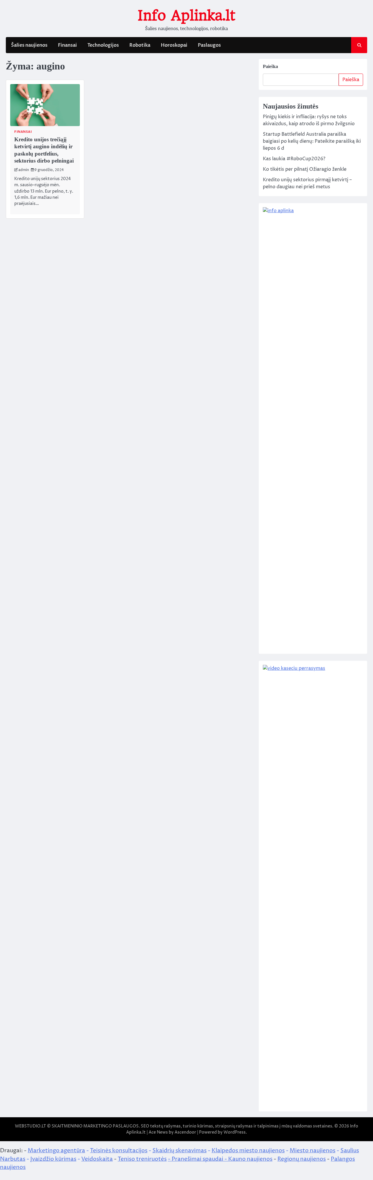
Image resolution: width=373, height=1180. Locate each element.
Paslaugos (209, 45)
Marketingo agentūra (56, 1150)
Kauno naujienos (250, 1159)
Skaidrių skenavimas (179, 1150)
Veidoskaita (97, 1159)
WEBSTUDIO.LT (30, 1126)
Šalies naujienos (29, 45)
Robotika (139, 45)
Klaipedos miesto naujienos (248, 1150)
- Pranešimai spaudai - (198, 1159)
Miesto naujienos (312, 1150)
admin (23, 170)
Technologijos (103, 45)
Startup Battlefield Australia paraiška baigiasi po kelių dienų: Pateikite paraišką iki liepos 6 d (312, 141)
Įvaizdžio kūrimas (53, 1159)
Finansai (67, 45)
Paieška (270, 66)
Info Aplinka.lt (186, 15)
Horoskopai (174, 45)
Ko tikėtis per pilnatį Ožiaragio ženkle (304, 169)
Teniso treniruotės (142, 1159)
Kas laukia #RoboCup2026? (294, 159)
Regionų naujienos (301, 1159)
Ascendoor (185, 1132)
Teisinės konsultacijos (118, 1150)
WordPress (235, 1132)
